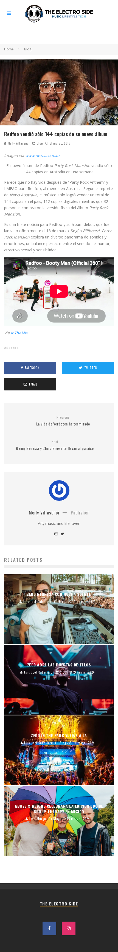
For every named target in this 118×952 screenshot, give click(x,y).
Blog (40, 143)
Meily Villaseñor (18, 143)
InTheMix (19, 332)
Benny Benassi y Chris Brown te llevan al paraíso (55, 445)
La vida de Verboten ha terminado (63, 421)
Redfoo (12, 348)
